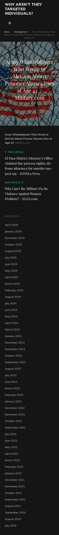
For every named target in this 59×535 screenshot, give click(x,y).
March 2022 (12, 460)
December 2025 (15, 238)
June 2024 (11, 309)
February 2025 (14, 290)
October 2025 (13, 244)
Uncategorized (20, 32)
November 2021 (15, 486)
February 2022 (14, 466)
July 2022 (11, 434)
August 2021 (13, 506)
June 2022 (11, 440)
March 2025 (12, 283)
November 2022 (15, 414)
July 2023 (11, 375)
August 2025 (13, 251)
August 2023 (13, 368)
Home (7, 32)
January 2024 (13, 336)
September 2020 (15, 512)
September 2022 (15, 427)
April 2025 (11, 277)
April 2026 (11, 224)
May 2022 (11, 447)
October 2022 (13, 421)
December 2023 (15, 342)
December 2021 (15, 479)
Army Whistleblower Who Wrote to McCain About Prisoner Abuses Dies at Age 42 (28, 138)
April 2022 (11, 453)
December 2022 (15, 408)
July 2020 (11, 525)
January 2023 (13, 401)
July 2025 (11, 257)
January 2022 (13, 473)
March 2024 (12, 329)
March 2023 (12, 388)
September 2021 (15, 499)
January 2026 (13, 231)
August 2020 (13, 519)
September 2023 (15, 362)
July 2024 (11, 303)
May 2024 (11, 316)
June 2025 (11, 264)
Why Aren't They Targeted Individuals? (23, 9)
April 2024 (11, 323)
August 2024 (13, 296)
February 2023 (14, 394)
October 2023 (13, 355)
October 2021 (13, 492)
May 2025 (11, 270)
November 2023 (15, 349)
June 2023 (11, 381)
